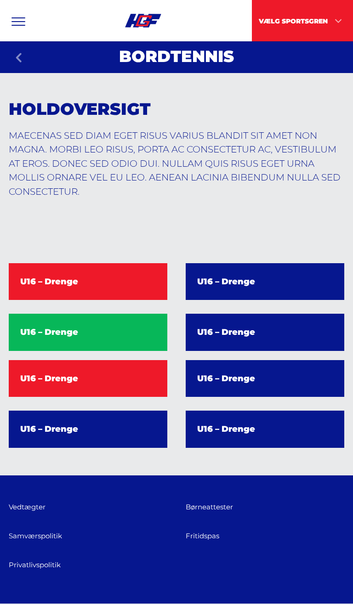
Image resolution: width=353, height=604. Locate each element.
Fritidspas (202, 535)
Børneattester (209, 506)
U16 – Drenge (49, 282)
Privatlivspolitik (35, 564)
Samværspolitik (35, 535)
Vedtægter (27, 506)
